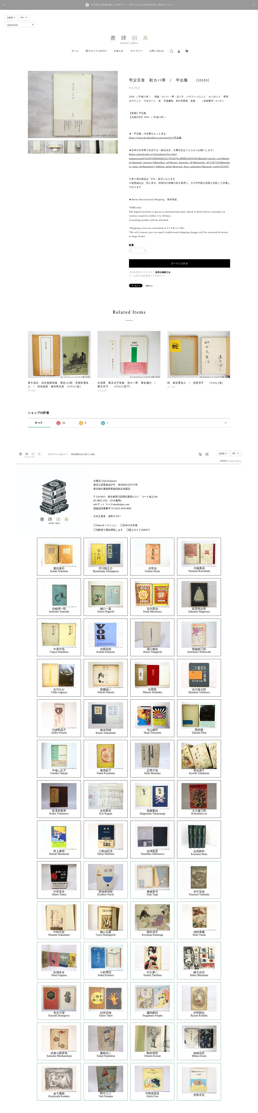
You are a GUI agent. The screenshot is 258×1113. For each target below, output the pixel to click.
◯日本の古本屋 (128, 525)
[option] (73, 104)
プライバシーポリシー (58, 454)
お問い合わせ (157, 51)
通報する (149, 286)
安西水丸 (199, 1095)
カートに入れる (179, 263)
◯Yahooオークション (105, 525)
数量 (131, 245)
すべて (39, 423)
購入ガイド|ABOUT (96, 51)
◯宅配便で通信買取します (108, 530)
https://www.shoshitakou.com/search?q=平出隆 (155, 137)
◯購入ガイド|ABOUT (138, 530)
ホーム (75, 51)
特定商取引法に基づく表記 (83, 454)
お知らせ (118, 51)
